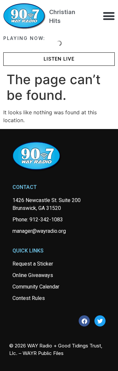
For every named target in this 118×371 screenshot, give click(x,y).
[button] (108, 16)
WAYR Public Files (43, 353)
